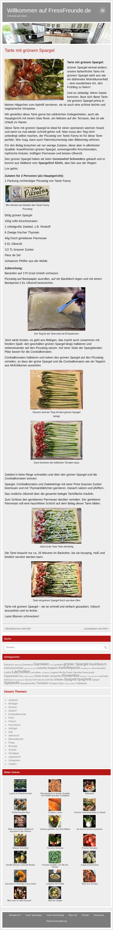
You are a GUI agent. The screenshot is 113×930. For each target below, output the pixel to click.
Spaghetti (84, 679)
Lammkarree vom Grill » (96, 628)
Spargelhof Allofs (51, 163)
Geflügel (13, 728)
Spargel (95, 680)
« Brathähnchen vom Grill (17, 628)
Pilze (21, 676)
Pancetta (77, 672)
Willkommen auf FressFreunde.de (49, 10)
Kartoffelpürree (86, 668)
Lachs (7, 672)
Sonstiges (14, 753)
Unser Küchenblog (55, 915)
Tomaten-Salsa (56, 683)
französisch (14, 725)
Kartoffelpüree (69, 668)
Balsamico (9, 664)
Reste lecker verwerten (48, 676)
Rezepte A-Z (15, 915)
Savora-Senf (31, 680)
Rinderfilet (70, 676)
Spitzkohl (11, 683)
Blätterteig (18, 665)
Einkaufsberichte (17, 714)
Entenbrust (28, 664)
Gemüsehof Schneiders (69, 159)
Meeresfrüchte (16, 739)
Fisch (11, 718)
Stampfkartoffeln (28, 683)
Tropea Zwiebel (69, 683)
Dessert (13, 707)
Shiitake (58, 679)
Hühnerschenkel (13, 668)
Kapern (53, 668)
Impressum (99, 915)
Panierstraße (88, 672)
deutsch (13, 710)
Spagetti (70, 679)
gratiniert (59, 664)
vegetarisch (15, 757)
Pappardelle (11, 676)
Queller (31, 676)
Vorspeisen (14, 760)
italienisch (14, 735)
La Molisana (45, 673)
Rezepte (13, 746)
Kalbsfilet (42, 668)
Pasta (12, 742)
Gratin (52, 665)
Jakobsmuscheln (30, 668)
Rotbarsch (83, 676)
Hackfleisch (98, 664)
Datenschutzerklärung (56, 921)
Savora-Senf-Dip (45, 680)
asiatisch (13, 700)
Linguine (54, 672)
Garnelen (41, 664)
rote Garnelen (93, 676)
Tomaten (42, 683)
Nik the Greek (65, 672)
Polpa (26, 676)
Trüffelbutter (81, 683)
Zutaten (12, 764)
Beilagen (13, 703)
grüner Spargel (75, 664)
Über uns (73, 915)
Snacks (12, 749)
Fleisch (12, 721)
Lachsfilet (21, 671)
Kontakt (85, 915)
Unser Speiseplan (33, 915)
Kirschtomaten (99, 668)
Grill (11, 732)
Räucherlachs (19, 680)
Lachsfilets (35, 672)
